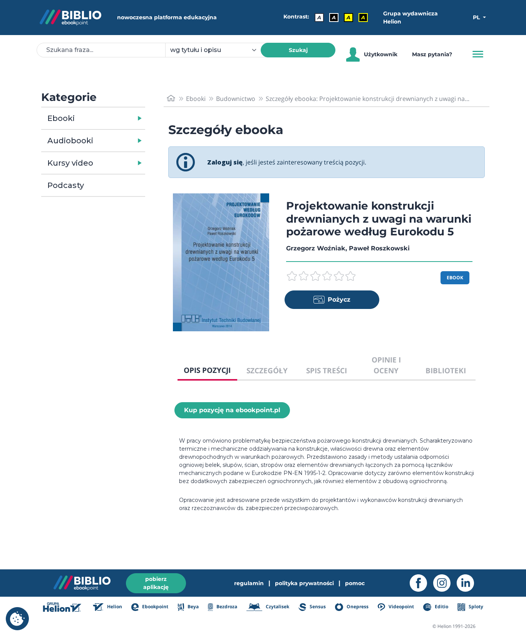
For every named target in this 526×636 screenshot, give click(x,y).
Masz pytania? (432, 54)
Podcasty (65, 185)
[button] (113, 118)
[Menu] (477, 54)
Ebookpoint (154, 606)
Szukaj (298, 50)
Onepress (357, 606)
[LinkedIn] (468, 583)
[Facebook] (421, 583)
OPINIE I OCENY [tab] (386, 365)
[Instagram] (445, 583)
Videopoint (400, 606)
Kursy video (70, 163)
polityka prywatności (304, 583)
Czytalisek (277, 606)
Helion (114, 606)
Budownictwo (235, 98)
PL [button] (477, 17)
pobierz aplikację (156, 583)
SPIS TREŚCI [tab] (326, 370)
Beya (192, 606)
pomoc (355, 583)
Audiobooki (70, 140)
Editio (441, 606)
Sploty (475, 606)
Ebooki (61, 118)
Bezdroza (226, 606)
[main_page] (171, 98)
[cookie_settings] (17, 618)
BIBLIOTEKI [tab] (445, 370)
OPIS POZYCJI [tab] (207, 370)
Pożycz (339, 299)
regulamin (249, 583)
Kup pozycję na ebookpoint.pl (232, 410)
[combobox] (218, 50)
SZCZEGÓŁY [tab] (267, 370)
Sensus (317, 606)
